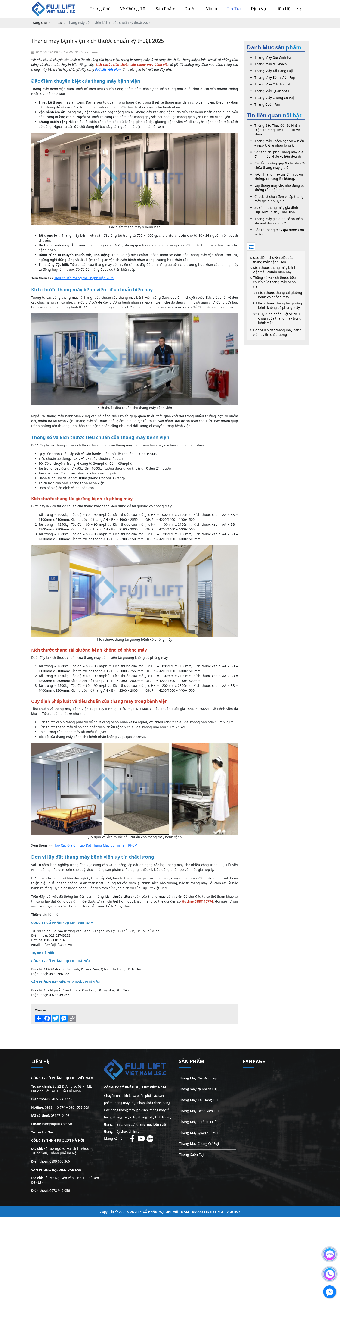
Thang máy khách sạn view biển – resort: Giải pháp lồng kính (279, 143)
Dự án (191, 8)
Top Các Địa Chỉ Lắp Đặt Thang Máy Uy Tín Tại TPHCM (95, 845)
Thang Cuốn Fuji (267, 104)
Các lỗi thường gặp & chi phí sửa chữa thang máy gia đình (279, 165)
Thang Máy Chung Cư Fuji (274, 97)
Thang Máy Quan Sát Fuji (274, 91)
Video (211, 8)
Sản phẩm (165, 8)
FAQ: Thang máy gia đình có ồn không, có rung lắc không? (278, 176)
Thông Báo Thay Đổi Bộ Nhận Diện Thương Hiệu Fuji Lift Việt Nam (278, 129)
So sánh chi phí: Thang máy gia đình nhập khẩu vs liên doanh (278, 154)
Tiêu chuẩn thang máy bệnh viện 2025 (84, 278)
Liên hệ (282, 8)
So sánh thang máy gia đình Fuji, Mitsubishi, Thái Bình (276, 209)
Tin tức (234, 8)
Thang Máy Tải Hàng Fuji (273, 71)
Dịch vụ (258, 8)
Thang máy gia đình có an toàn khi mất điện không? (278, 220)
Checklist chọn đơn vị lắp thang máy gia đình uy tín (278, 198)
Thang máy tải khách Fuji (273, 64)
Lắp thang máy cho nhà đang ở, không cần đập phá (279, 187)
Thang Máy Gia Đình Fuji (273, 57)
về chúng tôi (133, 8)
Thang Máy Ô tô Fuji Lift (272, 84)
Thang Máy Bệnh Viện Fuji (274, 77)
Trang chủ (100, 8)
